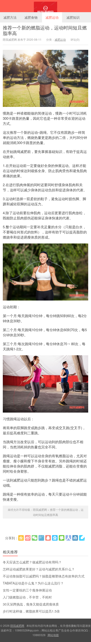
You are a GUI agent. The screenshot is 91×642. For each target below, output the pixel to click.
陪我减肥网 (45, 6)
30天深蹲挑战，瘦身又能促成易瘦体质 (31, 604)
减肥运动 (52, 17)
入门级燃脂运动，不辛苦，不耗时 (27, 597)
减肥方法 (10, 17)
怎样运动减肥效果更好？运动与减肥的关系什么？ (39, 569)
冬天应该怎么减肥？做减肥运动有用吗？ (32, 562)
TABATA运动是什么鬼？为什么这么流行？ (33, 583)
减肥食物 (31, 17)
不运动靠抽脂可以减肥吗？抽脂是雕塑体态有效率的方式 (43, 576)
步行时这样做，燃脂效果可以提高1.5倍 (31, 611)
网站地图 (53, 635)
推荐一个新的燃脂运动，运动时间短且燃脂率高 (45, 30)
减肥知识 (73, 17)
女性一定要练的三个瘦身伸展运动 (27, 590)
